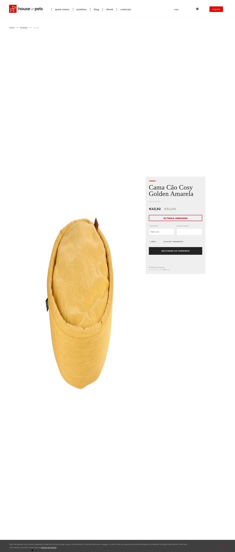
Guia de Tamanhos (173, 242)
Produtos (23, 28)
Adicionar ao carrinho (175, 251)
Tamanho (153, 226)
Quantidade (182, 226)
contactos (125, 9)
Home (11, 28)
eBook (109, 9)
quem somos (62, 9)
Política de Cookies (48, 547)
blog (96, 9)
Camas (36, 28)
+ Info (152, 242)
